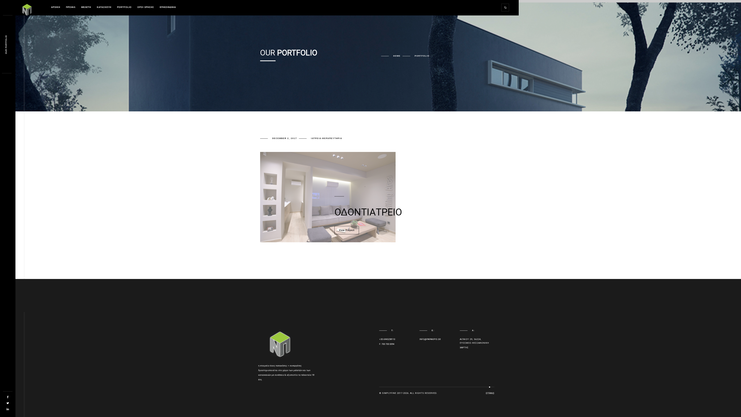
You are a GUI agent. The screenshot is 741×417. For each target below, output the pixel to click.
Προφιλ (70, 7)
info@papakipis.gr (430, 339)
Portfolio (124, 7)
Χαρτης (464, 347)
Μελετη (86, 7)
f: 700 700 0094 (386, 344)
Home (397, 56)
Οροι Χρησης (145, 7)
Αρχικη (55, 7)
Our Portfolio (6, 44)
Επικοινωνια (168, 7)
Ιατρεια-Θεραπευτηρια (326, 138)
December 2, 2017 (284, 138)
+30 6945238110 (387, 339)
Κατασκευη (104, 7)
